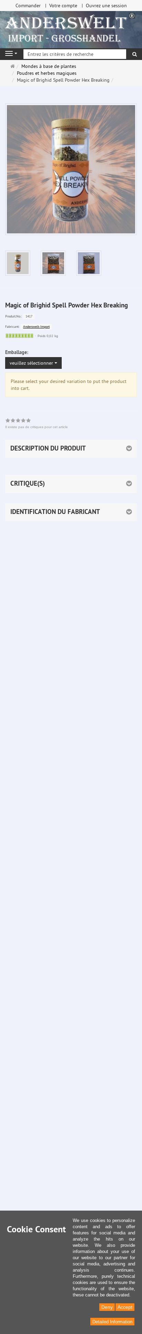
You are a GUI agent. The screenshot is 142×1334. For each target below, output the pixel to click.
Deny (107, 1307)
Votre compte (63, 5)
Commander (28, 5)
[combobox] (33, 363)
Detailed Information (112, 1321)
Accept (125, 1307)
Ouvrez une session (106, 5)
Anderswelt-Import (36, 326)
